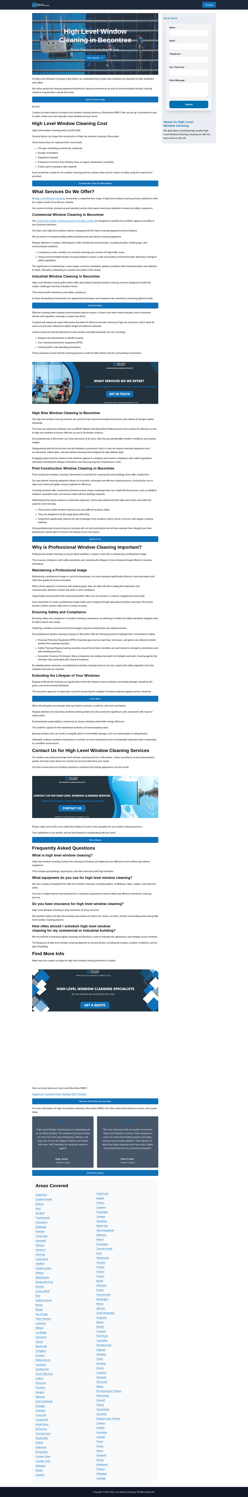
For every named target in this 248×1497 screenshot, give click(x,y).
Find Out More (95, 305)
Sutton (99, 1359)
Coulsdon (101, 1372)
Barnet (99, 1281)
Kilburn (100, 1239)
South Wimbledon (105, 1313)
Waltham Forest (44, 1300)
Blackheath (41, 1346)
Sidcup (39, 1341)
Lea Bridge (41, 1332)
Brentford (101, 1363)
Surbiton (100, 1423)
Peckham (40, 1387)
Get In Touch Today (95, 99)
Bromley (40, 1286)
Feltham (100, 1469)
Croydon (100, 1262)
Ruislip (100, 1460)
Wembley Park (103, 1345)
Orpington (41, 1465)
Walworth (40, 1397)
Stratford (40, 1263)
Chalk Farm (102, 1193)
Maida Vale (102, 1226)
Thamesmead (43, 1217)
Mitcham (100, 1308)
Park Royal (102, 1336)
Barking (66, 1094)
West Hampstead (105, 1230)
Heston (100, 1446)
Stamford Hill (42, 1369)
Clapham (101, 1207)
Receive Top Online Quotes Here (95, 1101)
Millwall (39, 1328)
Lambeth (40, 1475)
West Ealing (102, 1395)
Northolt (100, 1428)
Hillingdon (101, 1473)
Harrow (100, 1405)
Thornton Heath (104, 1248)
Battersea (101, 1235)
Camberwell (42, 1420)
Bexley (39, 1305)
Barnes (100, 1322)
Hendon (100, 1267)
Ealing (99, 1386)
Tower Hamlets (43, 1318)
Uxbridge (101, 1478)
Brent (99, 1253)
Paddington (102, 1212)
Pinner (99, 1441)
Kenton (100, 1368)
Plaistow (40, 1245)
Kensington (102, 1244)
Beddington (102, 1299)
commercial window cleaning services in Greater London (65, 221)
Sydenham (41, 1447)
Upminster (41, 1240)
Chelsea (100, 1216)
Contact (209, 5)
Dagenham (37, 1094)
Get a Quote (93, 58)
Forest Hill (41, 1415)
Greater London (44, 1268)
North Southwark (44, 1401)
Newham (40, 1231)
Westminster (42, 1438)
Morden (100, 1327)
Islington (40, 1392)
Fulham (100, 1271)
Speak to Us (95, 539)
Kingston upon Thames (108, 1418)
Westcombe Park (44, 1282)
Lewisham (41, 1364)
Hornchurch (42, 1222)
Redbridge (41, 1227)
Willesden (101, 1285)
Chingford (41, 1351)
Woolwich (41, 1250)
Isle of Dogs (42, 1314)
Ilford (73, 1094)
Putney (100, 1290)
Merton (99, 1304)
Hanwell (100, 1400)
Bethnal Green (43, 1360)
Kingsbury (101, 1317)
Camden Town (43, 1456)
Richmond (101, 1382)
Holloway (40, 1410)
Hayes (99, 1451)
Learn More (95, 699)
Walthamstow (42, 1277)
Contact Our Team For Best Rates (95, 183)
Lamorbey (41, 1323)
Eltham (39, 1309)
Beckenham (42, 1452)
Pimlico (100, 1203)
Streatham (101, 1221)
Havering (40, 1254)
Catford (39, 1378)
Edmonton (41, 1383)
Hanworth (101, 1455)
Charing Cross (43, 1433)
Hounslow (101, 1432)
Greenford (101, 1414)
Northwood (102, 1464)
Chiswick (101, 1331)
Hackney (40, 1355)
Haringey (40, 1406)
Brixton (39, 1470)
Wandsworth (102, 1258)
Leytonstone (42, 1259)
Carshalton (102, 1340)
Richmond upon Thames (109, 1391)
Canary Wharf (43, 1291)
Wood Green (42, 1424)
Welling (39, 1273)
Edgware (101, 1349)
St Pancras (41, 1429)
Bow (38, 1296)
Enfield (39, 1442)
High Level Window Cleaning (50, 198)
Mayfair (100, 1198)
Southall (100, 1437)
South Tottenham (44, 1374)
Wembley (101, 1354)
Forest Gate (42, 1236)
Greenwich (41, 1337)
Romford (82, 1094)
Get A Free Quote (95, 1173)
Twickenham (102, 1409)
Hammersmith (103, 1294)
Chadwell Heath (53, 1094)
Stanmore (101, 1377)
